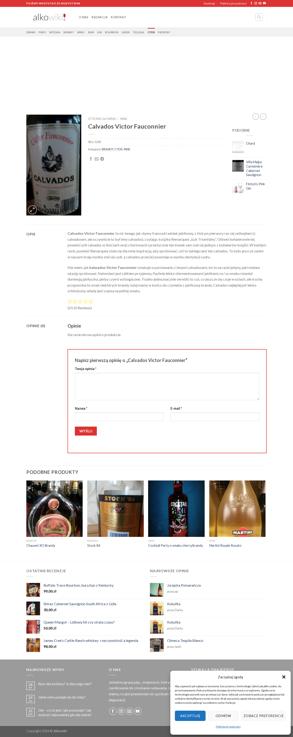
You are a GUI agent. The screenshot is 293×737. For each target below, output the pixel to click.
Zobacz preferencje (264, 716)
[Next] (265, 520)
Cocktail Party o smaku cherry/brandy (175, 545)
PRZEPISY (164, 32)
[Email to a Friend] (96, 159)
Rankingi (209, 3)
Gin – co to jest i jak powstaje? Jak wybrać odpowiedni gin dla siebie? (65, 712)
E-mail (176, 408)
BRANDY (107, 149)
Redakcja (100, 17)
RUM (91, 32)
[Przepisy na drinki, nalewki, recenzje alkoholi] (49, 17)
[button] (284, 677)
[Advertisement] (146, 71)
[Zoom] (32, 209)
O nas (83, 17)
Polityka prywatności (228, 726)
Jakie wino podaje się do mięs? (62, 697)
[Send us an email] (260, 3)
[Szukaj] (259, 17)
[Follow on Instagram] (255, 3)
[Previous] (26, 520)
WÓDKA (54, 32)
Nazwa (81, 408)
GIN (99, 32)
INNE (123, 119)
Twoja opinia (85, 369)
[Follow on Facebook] (251, 3)
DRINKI (30, 32)
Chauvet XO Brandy (40, 545)
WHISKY (68, 32)
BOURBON (112, 32)
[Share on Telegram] (102, 159)
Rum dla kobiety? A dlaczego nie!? (65, 684)
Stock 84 (93, 545)
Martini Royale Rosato (225, 545)
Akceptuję (190, 716)
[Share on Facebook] (91, 159)
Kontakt (118, 17)
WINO (81, 32)
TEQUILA (138, 32)
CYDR (151, 32)
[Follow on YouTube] (264, 3)
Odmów (223, 716)
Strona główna (102, 119)
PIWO (42, 32)
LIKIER (126, 32)
